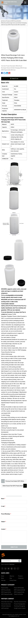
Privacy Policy (13, 580)
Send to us (15, 78)
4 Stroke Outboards (6, 606)
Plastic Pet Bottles (18, 594)
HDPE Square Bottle (6, 592)
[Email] (19, 561)
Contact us (20, 578)
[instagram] (15, 568)
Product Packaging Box (19, 604)
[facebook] (2, 568)
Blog (11, 578)
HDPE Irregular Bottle (19, 592)
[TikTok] (18, 568)
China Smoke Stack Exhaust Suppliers (6, 604)
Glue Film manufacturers (20, 601)
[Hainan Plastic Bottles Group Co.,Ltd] (9, 555)
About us (12, 576)
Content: (3, 529)
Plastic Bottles (4, 587)
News (2, 578)
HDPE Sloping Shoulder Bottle (6, 594)
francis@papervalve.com (14, 616)
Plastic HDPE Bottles (19, 587)
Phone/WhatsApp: (6, 514)
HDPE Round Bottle (16, 21)
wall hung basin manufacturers (5, 608)
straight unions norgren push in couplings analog (20, 608)
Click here (12, 564)
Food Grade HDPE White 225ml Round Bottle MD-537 (18, 481)
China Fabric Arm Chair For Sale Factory (6, 602)
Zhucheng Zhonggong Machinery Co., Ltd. (19, 606)
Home (4, 21)
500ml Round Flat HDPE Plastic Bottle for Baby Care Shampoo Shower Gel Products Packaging (11, 486)
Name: (3, 498)
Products (8, 21)
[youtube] (11, 568)
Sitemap (3, 580)
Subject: (3, 521)
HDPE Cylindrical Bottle (19, 590)
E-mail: (3, 506)
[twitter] (8, 568)
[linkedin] (5, 568)
